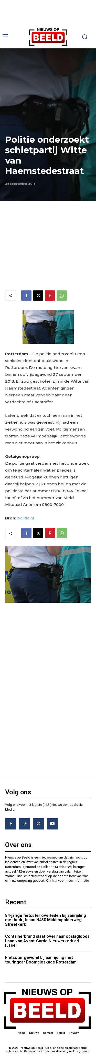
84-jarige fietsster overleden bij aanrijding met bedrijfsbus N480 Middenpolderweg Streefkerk (45, 920)
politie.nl (25, 518)
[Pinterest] (50, 295)
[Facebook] (26, 295)
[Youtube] (52, 823)
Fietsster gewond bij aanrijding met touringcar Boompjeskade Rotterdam (41, 960)
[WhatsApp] (62, 295)
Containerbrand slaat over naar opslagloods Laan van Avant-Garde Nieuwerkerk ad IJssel (47, 941)
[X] (38, 295)
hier (54, 880)
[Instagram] (24, 823)
